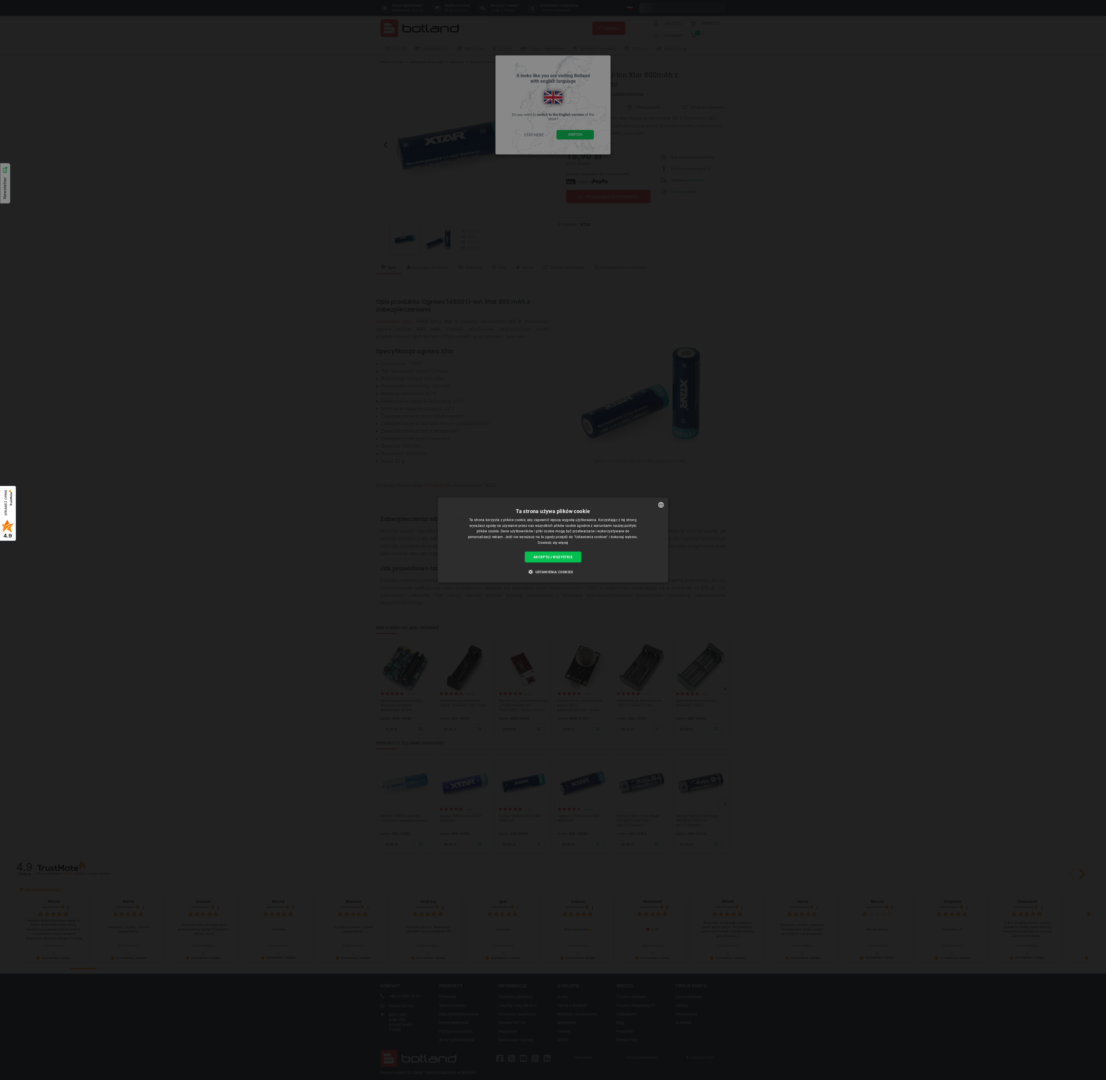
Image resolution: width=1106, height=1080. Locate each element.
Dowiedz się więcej (553, 543)
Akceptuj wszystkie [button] (553, 557)
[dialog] (553, 540)
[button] (553, 571)
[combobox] (661, 505)
